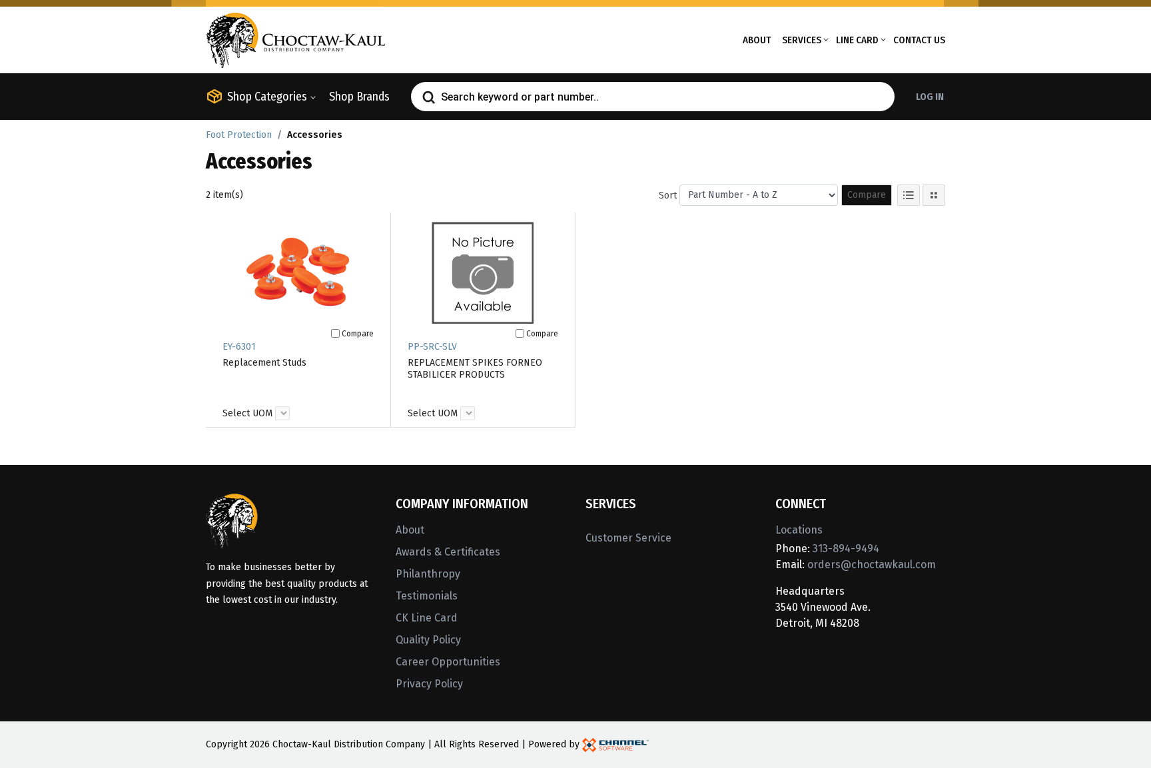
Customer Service (628, 538)
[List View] (908, 195)
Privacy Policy (429, 683)
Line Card (857, 40)
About (757, 40)
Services (801, 40)
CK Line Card (427, 617)
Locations (799, 530)
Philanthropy (428, 574)
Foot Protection (239, 135)
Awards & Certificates (448, 552)
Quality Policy (428, 639)
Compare (866, 194)
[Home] (296, 39)
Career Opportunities (448, 661)
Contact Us (919, 40)
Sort (668, 195)
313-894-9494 (846, 548)
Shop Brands (359, 96)
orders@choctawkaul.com (871, 564)
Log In (930, 97)
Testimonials (427, 595)
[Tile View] (934, 195)
